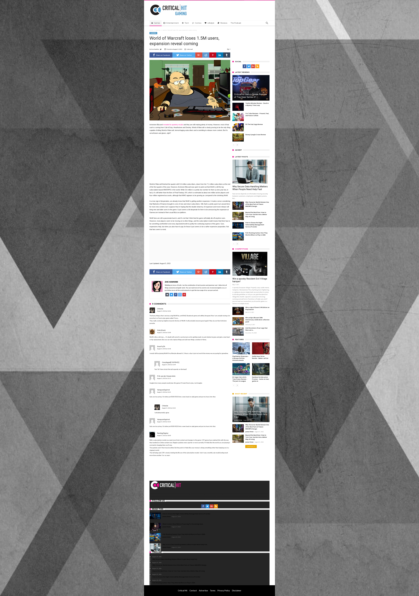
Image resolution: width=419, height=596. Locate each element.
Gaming (157, 30)
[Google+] (253, 66)
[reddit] (205, 55)
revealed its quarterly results (173, 125)
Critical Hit (182, 590)
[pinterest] (212, 55)
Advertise (203, 590)
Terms (212, 590)
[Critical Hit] (168, 3)
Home (151, 30)
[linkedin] (219, 55)
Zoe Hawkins (155, 49)
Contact (193, 590)
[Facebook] (244, 66)
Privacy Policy (223, 590)
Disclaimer (236, 590)
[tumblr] (226, 55)
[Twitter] (249, 66)
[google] (198, 55)
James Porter (238, 420)
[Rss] (257, 66)
